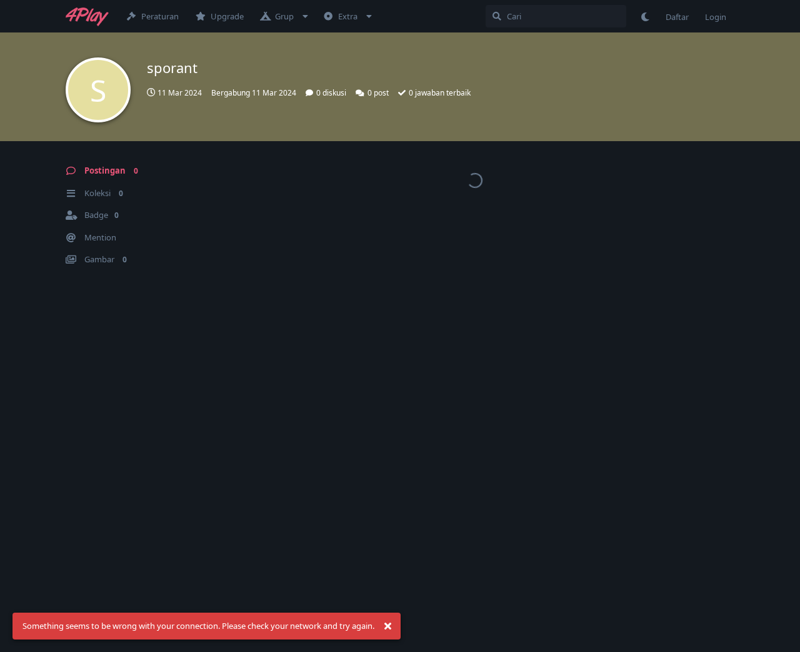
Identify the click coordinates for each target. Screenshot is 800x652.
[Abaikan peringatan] (387, 626)
